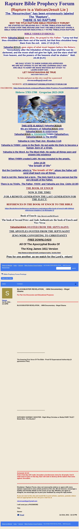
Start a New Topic (7, 278)
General (20, 265)
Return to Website (7, 265)
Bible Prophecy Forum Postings (33, 265)
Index (15, 265)
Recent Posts (5, 267)
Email (22, 515)
